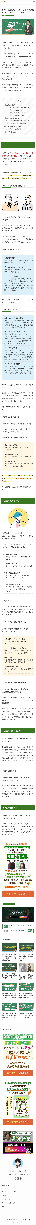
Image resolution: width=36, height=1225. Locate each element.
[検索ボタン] (30, 2)
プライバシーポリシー (25, 1219)
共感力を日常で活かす (13, 126)
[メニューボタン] (34, 2)
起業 (4, 1195)
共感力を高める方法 (13, 118)
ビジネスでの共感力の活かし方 (19, 121)
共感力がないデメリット (17, 112)
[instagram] (18, 1178)
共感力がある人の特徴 (17, 115)
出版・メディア (7, 1207)
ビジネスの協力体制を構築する (19, 123)
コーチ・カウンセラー (9, 1203)
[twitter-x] (15, 1178)
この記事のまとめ (12, 132)
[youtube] (21, 1178)
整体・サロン (7, 1199)
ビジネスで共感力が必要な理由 (19, 107)
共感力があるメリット (17, 110)
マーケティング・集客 (8, 15)
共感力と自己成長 (15, 129)
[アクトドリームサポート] (4, 2)
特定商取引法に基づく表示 (12, 1219)
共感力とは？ (10, 105)
